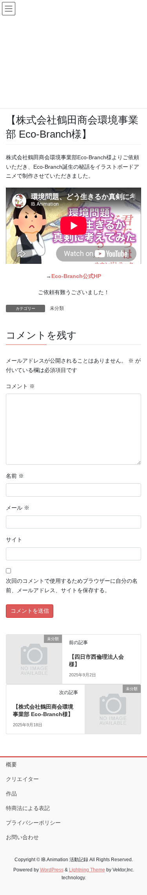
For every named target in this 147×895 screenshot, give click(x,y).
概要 (11, 764)
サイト (14, 539)
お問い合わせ (22, 837)
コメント (20, 386)
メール (17, 508)
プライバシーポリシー (33, 822)
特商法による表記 (28, 808)
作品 (11, 793)
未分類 (57, 308)
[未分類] (34, 651)
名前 (15, 476)
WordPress (52, 870)
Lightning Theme (87, 870)
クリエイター (22, 779)
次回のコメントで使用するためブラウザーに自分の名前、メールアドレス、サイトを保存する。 (72, 585)
